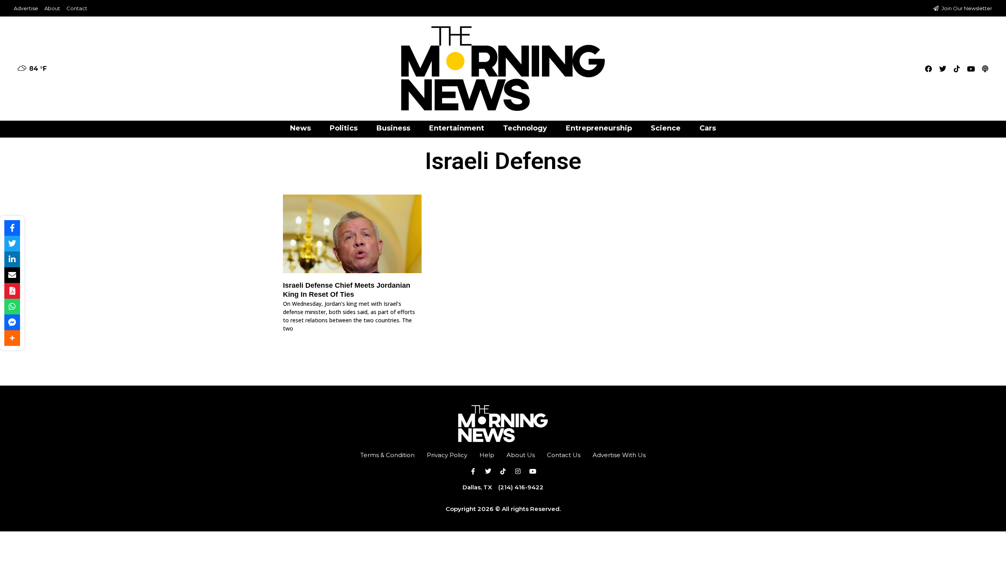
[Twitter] (943, 69)
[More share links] (12, 338)
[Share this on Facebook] (12, 228)
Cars (707, 128)
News (300, 128)
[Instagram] (518, 471)
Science (666, 128)
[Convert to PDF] (12, 291)
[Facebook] (929, 69)
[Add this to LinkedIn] (12, 259)
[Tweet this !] (12, 244)
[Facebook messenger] (12, 322)
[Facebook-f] (473, 471)
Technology (525, 128)
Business (393, 128)
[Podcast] (985, 69)
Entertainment (456, 128)
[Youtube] (971, 69)
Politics (344, 128)
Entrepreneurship (599, 128)
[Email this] (12, 275)
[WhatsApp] (12, 306)
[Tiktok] (957, 69)
